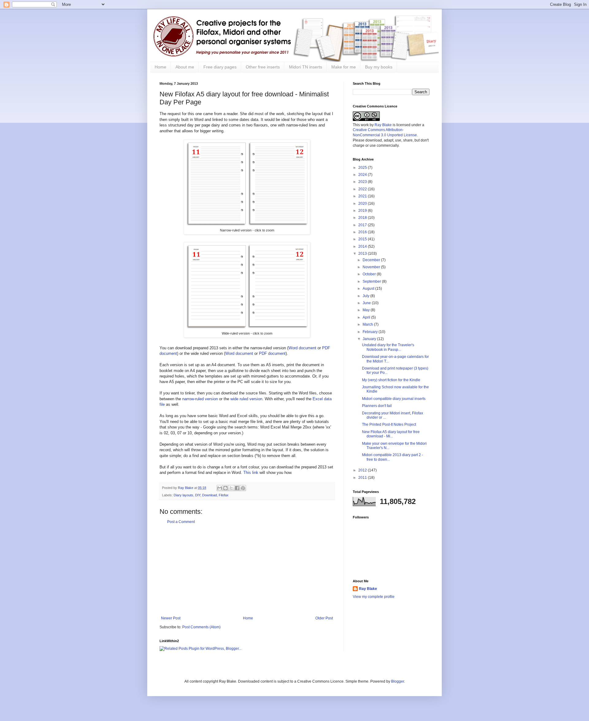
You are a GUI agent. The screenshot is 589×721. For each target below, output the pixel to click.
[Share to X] (231, 488)
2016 (363, 232)
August (369, 288)
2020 (363, 203)
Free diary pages (220, 66)
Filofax (224, 495)
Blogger (397, 681)
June (367, 303)
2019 (363, 210)
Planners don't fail (377, 406)
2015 (363, 239)
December (372, 260)
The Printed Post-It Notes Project (389, 424)
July (366, 296)
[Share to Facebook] (237, 488)
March (368, 324)
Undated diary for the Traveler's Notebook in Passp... (388, 347)
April (367, 317)
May (367, 310)
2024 (363, 174)
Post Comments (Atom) (201, 627)
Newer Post (170, 618)
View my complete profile (374, 597)
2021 (363, 196)
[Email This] (220, 488)
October (370, 274)
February (371, 332)
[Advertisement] (247, 570)
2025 (363, 167)
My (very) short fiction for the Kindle (391, 380)
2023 (363, 182)
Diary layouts (183, 495)
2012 (363, 470)
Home (160, 66)
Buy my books (378, 66)
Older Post (324, 618)
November (372, 267)
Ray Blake (383, 125)
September (372, 281)
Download (209, 495)
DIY (197, 495)
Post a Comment (181, 522)
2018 (363, 217)
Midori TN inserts (305, 66)
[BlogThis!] (225, 488)
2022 (363, 189)
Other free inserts (263, 66)
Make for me (343, 66)
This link (250, 472)
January (370, 339)
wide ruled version (246, 399)
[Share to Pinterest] (243, 488)
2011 (363, 477)
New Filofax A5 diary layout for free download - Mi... (391, 434)
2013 (363, 253)
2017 (363, 225)
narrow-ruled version (200, 399)
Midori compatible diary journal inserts (393, 399)
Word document (302, 348)
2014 (363, 246)
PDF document (272, 353)
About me (184, 66)
